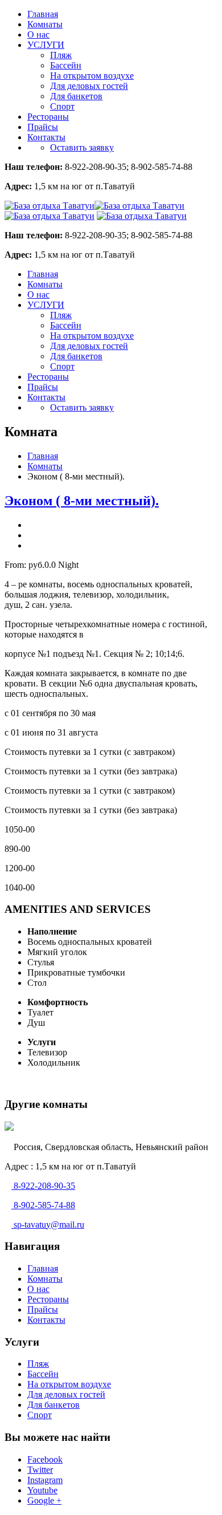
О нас (38, 34)
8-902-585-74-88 (43, 1205)
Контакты (46, 137)
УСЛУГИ (45, 45)
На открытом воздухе (92, 75)
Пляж (61, 55)
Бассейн (65, 65)
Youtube (42, 1490)
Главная (42, 14)
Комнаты (45, 24)
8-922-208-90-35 (43, 1186)
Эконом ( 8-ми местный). (82, 500)
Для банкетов (76, 96)
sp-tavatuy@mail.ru (47, 1224)
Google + (44, 1500)
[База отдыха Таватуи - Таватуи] (142, 216)
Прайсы (42, 127)
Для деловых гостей (89, 86)
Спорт (62, 106)
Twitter (40, 1470)
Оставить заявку (82, 147)
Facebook (45, 1459)
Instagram (45, 1480)
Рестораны (48, 116)
